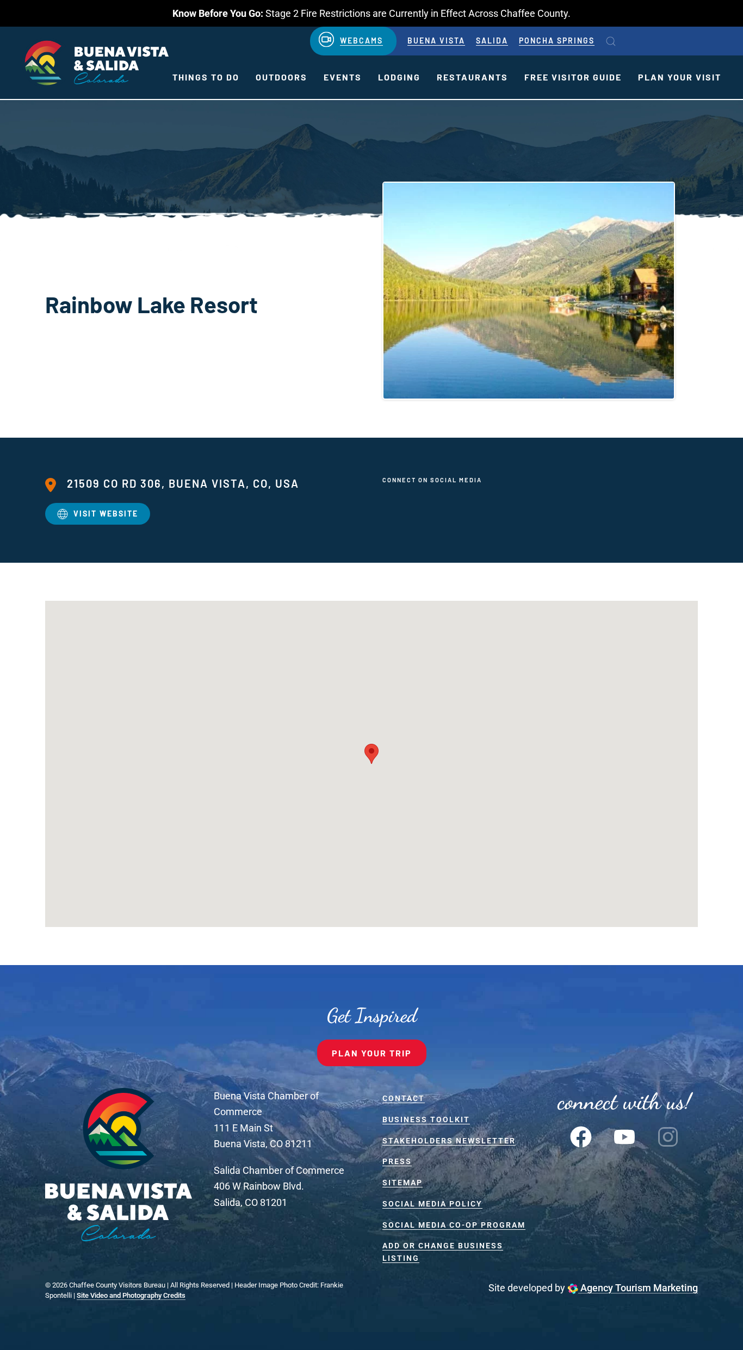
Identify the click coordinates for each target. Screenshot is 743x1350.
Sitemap (402, 1182)
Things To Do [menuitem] (205, 77)
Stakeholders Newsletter (449, 1140)
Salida (492, 40)
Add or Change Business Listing (442, 1251)
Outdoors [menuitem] (281, 77)
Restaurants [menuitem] (472, 77)
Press (397, 1161)
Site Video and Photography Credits (131, 1295)
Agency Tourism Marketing (638, 1287)
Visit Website (105, 513)
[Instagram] (668, 1136)
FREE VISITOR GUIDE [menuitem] (573, 77)
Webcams (361, 40)
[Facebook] (581, 1136)
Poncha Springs (557, 40)
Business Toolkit (426, 1119)
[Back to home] (95, 63)
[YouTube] (624, 1136)
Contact (403, 1098)
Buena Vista (436, 40)
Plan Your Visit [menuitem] (679, 77)
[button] (610, 41)
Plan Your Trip (372, 1053)
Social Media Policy (432, 1203)
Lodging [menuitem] (399, 77)
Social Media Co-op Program (453, 1225)
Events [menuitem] (343, 77)
